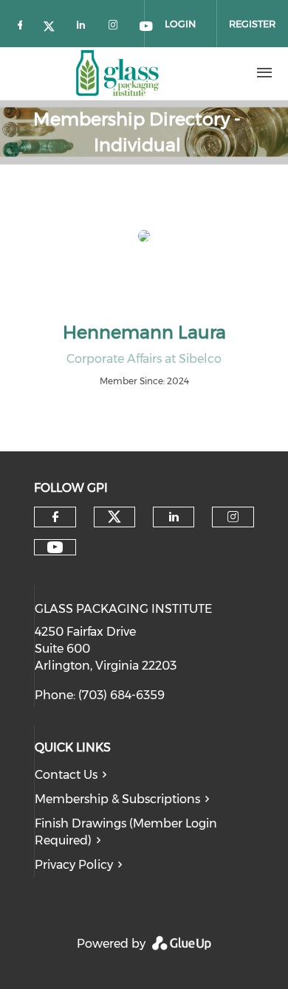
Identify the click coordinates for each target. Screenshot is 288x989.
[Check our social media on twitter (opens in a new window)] (54, 24)
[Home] (117, 73)
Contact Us (66, 775)
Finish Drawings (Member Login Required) (126, 831)
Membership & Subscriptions (117, 799)
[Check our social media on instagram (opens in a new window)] (116, 24)
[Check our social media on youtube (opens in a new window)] (55, 547)
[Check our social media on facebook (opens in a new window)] (23, 24)
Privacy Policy (74, 865)
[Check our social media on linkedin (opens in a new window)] (85, 24)
